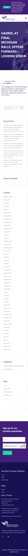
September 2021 (8, 324)
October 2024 (7, 225)
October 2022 (7, 282)
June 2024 (6, 238)
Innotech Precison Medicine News (14, 366)
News (6, 7)
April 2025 (6, 209)
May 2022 (6, 298)
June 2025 (6, 206)
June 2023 (6, 257)
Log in (5, 385)
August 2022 (7, 289)
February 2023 (7, 270)
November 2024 (8, 222)
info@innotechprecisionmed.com (11, 516)
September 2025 (8, 196)
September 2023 (8, 247)
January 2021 (7, 349)
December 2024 (8, 219)
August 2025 (7, 200)
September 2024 (8, 228)
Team (3, 477)
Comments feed (8, 392)
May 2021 (6, 337)
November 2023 (8, 241)
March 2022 (7, 305)
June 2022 (6, 295)
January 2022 (7, 311)
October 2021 (7, 321)
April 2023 (6, 263)
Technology (4, 480)
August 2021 (7, 327)
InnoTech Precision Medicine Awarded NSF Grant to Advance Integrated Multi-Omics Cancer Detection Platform (14, 145)
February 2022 (7, 308)
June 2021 (6, 333)
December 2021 (8, 314)
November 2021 (8, 317)
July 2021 (6, 330)
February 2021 (7, 346)
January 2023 (7, 273)
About (3, 475)
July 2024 (6, 235)
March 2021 (7, 343)
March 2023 (7, 266)
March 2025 (7, 212)
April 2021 (6, 340)
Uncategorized (8, 369)
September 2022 (8, 286)
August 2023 (7, 251)
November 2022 (8, 279)
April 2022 (6, 302)
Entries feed (7, 388)
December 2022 (8, 276)
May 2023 (6, 260)
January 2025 (7, 216)
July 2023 (6, 254)
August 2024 (7, 231)
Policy (3, 492)
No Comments (7, 83)
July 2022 (6, 292)
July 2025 (6, 203)
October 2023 (7, 244)
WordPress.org (7, 395)
